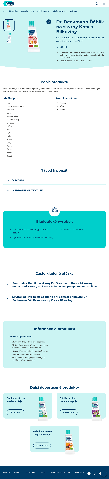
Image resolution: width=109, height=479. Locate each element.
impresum (6, 472)
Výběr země (79, 472)
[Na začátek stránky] (104, 474)
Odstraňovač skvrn (28, 11)
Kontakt (17, 472)
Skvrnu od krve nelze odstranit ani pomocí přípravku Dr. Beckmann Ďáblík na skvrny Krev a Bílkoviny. (49, 298)
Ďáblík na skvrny (43, 11)
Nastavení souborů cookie (60, 472)
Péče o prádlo (13, 11)
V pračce (18, 180)
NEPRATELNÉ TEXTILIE (27, 190)
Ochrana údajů (30, 472)
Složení (43, 472)
